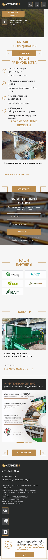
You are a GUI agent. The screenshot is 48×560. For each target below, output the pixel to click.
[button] (20, 442)
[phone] (37, 4)
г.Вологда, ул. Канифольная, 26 (16, 479)
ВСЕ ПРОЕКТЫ (24, 189)
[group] (24, 156)
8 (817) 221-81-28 (10, 470)
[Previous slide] (9, 53)
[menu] (43, 4)
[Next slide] (38, 53)
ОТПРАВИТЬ (24, 231)
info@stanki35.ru (9, 476)
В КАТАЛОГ (24, 53)
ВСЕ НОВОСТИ (24, 452)
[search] (30, 4)
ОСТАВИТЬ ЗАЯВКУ (13, 13)
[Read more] (5, 511)
